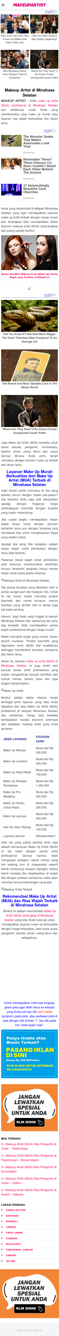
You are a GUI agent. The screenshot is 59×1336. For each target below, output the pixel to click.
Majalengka (13, 1243)
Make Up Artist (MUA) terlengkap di (30, 915)
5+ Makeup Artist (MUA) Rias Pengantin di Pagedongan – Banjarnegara (29, 1157)
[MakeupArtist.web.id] (29, 4)
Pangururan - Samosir (19, 1249)
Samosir (11, 1255)
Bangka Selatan (15, 1210)
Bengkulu (12, 1221)
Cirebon (11, 1227)
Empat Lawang (14, 1232)
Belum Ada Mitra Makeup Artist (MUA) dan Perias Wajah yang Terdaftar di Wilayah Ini (29, 275)
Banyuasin (12, 1215)
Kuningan (11, 1238)
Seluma (10, 1261)
